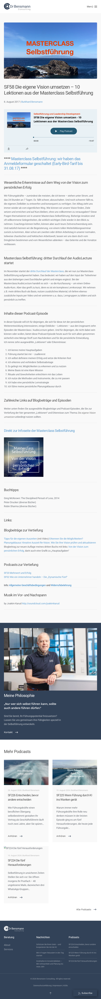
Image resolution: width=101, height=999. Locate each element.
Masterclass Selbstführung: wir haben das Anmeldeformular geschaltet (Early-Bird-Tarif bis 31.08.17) (43, 163)
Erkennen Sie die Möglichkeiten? (66, 538)
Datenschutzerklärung (42, 985)
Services (8, 949)
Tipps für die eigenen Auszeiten (20, 538)
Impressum (57, 985)
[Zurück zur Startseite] (17, 6)
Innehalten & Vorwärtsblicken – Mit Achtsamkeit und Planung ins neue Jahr (49, 964)
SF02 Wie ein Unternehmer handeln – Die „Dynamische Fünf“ (35, 577)
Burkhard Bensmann (32, 101)
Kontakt (8, 732)
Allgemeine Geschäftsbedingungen (27, 585)
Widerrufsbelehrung (61, 585)
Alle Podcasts (83, 909)
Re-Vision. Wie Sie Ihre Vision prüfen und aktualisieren (68, 542)
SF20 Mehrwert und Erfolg (17, 573)
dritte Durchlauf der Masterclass (47, 271)
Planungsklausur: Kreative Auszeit (21, 542)
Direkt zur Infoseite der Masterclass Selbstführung (39, 431)
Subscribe (86, 993)
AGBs (65, 985)
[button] (92, 6)
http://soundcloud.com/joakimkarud (40, 603)
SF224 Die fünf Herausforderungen (83, 961)
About (7, 945)
